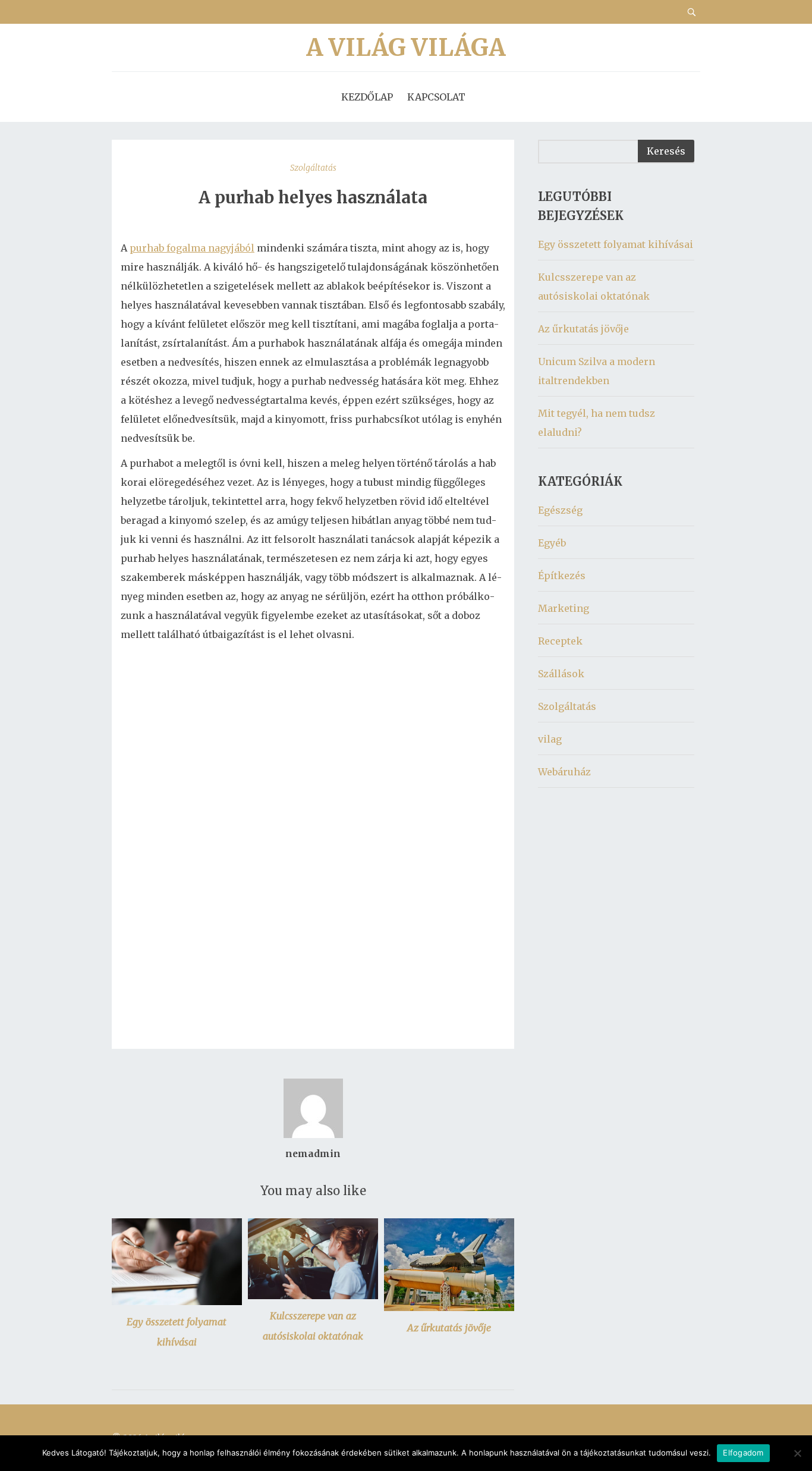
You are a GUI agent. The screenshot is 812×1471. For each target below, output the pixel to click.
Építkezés (562, 576)
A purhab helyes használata (313, 197)
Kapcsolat (436, 97)
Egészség (560, 510)
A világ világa (406, 47)
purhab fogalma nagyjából (192, 248)
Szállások (561, 674)
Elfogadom (743, 1452)
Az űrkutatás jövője (449, 1328)
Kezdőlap (367, 97)
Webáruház (564, 772)
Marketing (563, 608)
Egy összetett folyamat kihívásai (615, 244)
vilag (550, 739)
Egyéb (552, 543)
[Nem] (797, 1453)
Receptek (560, 641)
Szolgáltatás (313, 167)
